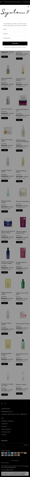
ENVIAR (15, 43)
